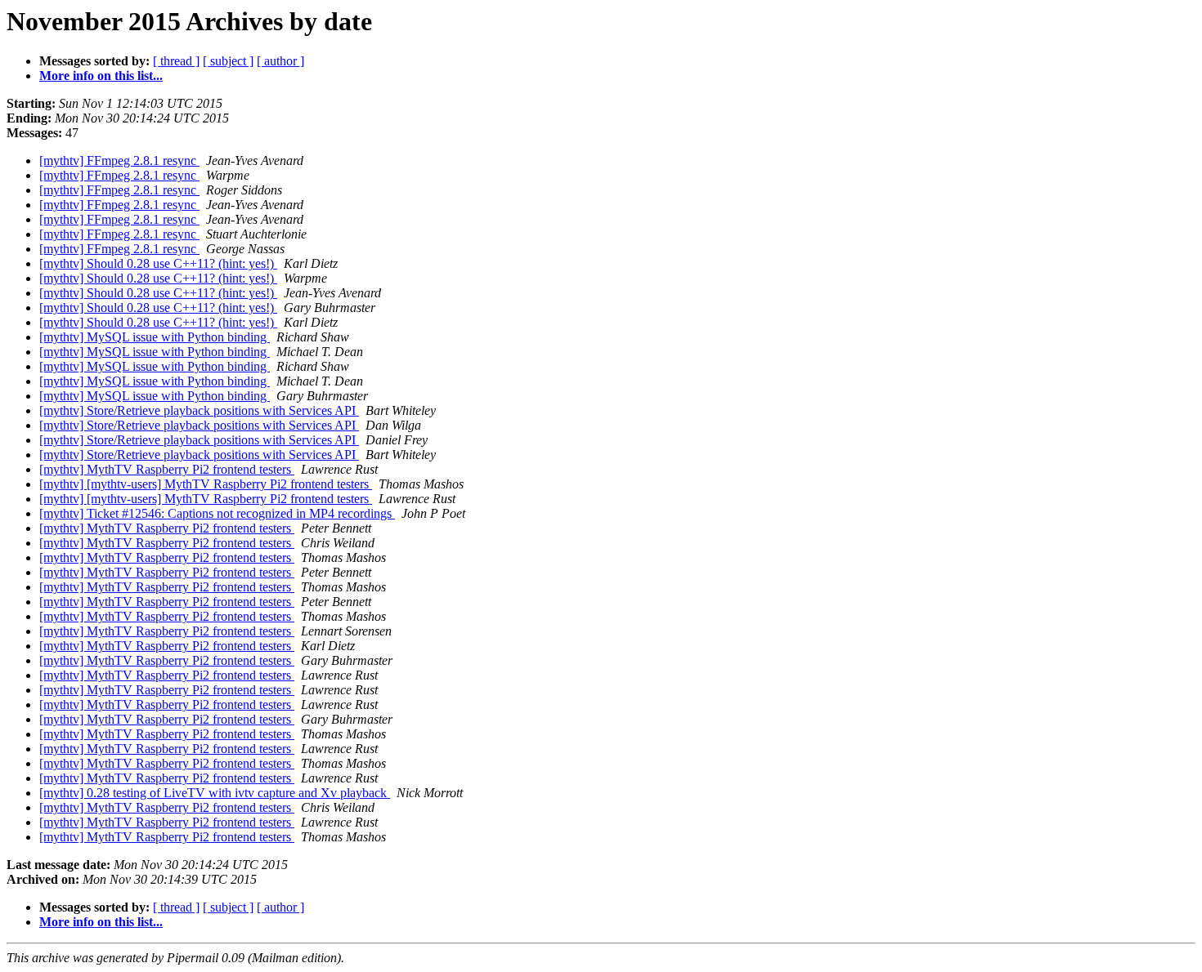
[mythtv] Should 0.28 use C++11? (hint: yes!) (158, 263)
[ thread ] (176, 61)
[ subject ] (228, 61)
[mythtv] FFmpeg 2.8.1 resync (119, 160)
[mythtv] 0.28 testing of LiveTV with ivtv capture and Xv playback (214, 793)
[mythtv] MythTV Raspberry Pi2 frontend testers (166, 469)
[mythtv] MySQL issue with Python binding (154, 337)
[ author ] (280, 61)
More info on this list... (101, 75)
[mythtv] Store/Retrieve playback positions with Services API (199, 410)
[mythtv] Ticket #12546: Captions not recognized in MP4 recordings (217, 513)
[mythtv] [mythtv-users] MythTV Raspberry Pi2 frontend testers (205, 484)
